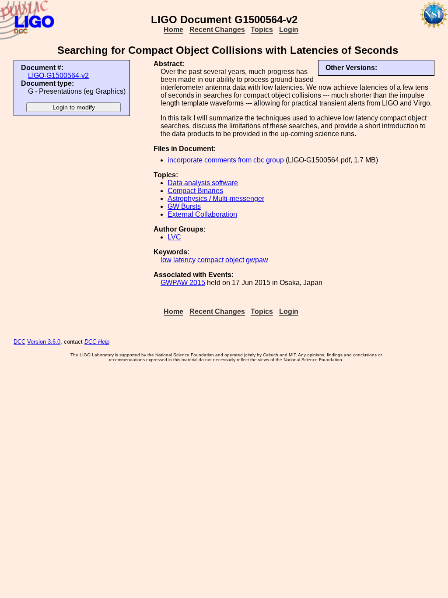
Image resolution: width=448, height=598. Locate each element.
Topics (262, 29)
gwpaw (257, 260)
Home (173, 29)
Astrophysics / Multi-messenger (216, 198)
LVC (174, 237)
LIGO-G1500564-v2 (58, 75)
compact (210, 260)
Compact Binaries (195, 190)
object (234, 260)
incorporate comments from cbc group (226, 160)
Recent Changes (217, 29)
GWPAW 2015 (183, 282)
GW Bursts (184, 206)
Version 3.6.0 (43, 341)
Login (288, 29)
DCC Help (96, 341)
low (166, 260)
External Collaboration (202, 214)
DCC (19, 341)
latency (184, 260)
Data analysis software (203, 182)
